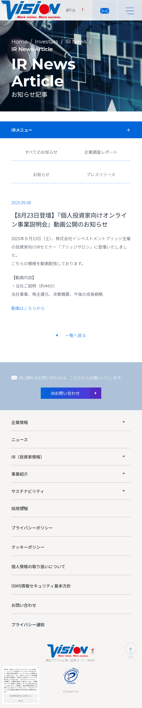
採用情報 (19, 508)
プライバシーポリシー (32, 528)
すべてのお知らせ (41, 152)
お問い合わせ (23, 605)
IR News (76, 41)
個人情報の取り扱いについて (38, 566)
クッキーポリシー (28, 547)
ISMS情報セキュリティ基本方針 (41, 586)
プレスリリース (100, 174)
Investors (46, 41)
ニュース (19, 439)
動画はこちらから (28, 308)
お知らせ (41, 174)
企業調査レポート (100, 152)
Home (19, 41)
